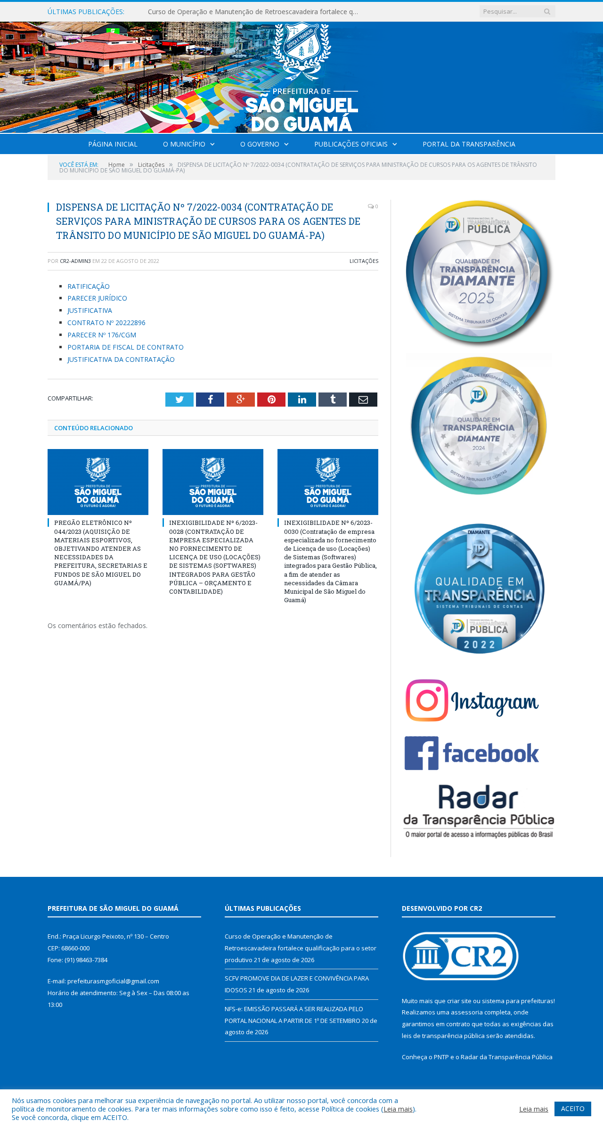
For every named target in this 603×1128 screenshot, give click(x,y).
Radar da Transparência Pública (507, 1057)
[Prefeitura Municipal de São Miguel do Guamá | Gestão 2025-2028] (301, 75)
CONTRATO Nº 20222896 (106, 322)
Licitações (364, 260)
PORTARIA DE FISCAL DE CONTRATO (125, 347)
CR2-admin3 (75, 260)
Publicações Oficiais (351, 143)
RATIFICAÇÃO (88, 286)
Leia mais (398, 1108)
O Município (184, 143)
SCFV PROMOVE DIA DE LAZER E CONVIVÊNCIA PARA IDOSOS (244, 12)
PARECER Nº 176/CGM (101, 334)
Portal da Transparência (469, 143)
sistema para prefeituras (518, 1001)
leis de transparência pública (443, 1035)
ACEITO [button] (573, 1108)
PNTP (441, 1057)
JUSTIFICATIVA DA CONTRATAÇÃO (121, 359)
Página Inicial (113, 143)
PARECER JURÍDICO (97, 298)
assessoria (467, 1012)
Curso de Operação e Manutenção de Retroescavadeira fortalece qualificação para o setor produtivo (300, 948)
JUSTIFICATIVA (89, 310)
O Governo (259, 143)
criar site (459, 1001)
